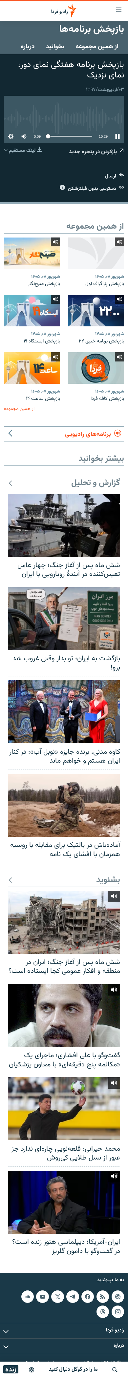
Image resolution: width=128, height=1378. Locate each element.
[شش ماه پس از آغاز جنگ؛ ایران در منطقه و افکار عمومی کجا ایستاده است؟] (64, 922)
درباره (28, 46)
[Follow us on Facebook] (87, 1296)
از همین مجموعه (96, 46)
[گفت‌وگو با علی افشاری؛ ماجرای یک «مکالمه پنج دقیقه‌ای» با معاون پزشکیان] (64, 1015)
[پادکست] (31, 1370)
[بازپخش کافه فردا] (96, 368)
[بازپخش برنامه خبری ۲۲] (96, 310)
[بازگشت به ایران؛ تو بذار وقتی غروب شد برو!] (64, 618)
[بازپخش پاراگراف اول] (96, 253)
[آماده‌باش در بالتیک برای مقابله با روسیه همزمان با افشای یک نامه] (64, 805)
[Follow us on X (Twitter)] (57, 1296)
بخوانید (55, 46)
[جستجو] (115, 1370)
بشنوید (108, 880)
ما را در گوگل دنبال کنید (73, 1370)
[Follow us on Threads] (102, 1312)
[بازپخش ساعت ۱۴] (32, 368)
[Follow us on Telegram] (72, 1296)
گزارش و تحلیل (95, 483)
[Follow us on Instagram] (118, 1312)
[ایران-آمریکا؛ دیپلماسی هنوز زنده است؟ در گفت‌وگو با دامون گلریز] (64, 1202)
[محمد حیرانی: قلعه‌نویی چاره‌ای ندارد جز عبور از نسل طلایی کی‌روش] (64, 1108)
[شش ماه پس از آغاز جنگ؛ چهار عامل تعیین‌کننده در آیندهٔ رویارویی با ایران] (64, 525)
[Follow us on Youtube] (42, 1296)
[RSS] (102, 1296)
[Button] (114, 177)
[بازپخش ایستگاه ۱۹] (32, 310)
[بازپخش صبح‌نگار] (32, 253)
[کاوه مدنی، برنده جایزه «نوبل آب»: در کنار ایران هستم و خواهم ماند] (64, 711)
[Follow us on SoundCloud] (27, 1296)
